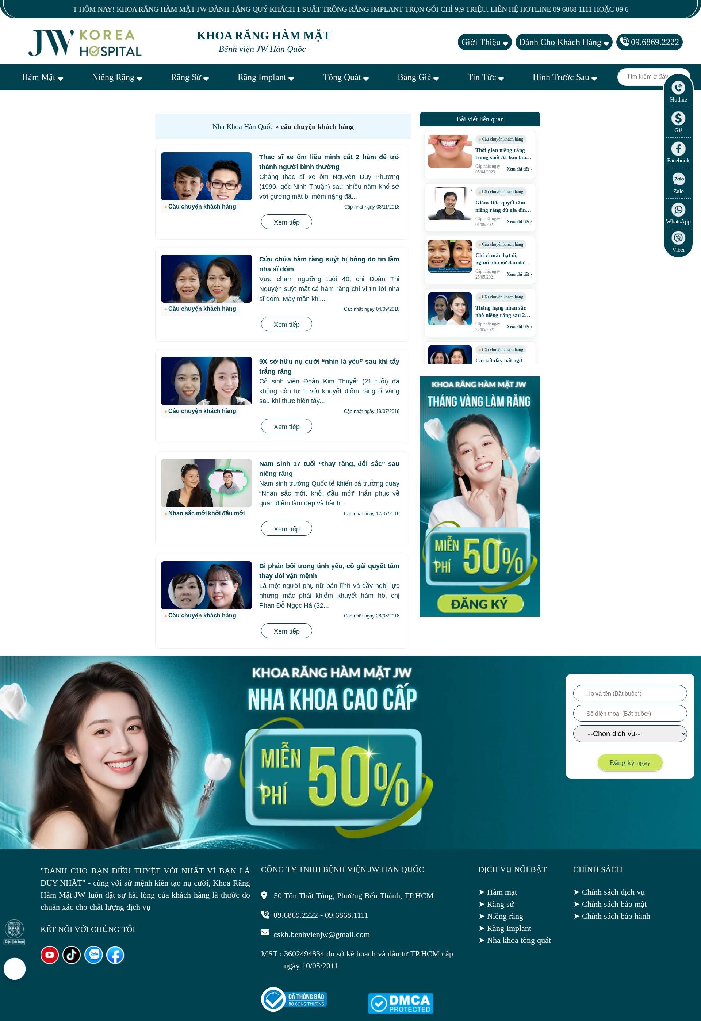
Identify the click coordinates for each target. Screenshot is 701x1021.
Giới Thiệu (482, 42)
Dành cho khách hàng (561, 42)
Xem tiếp (287, 222)
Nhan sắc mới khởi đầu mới (206, 513)
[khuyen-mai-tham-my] (480, 614)
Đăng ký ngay (630, 762)
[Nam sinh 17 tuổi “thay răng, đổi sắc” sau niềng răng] (206, 483)
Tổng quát (343, 77)
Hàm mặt (40, 77)
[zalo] (93, 961)
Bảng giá (415, 77)
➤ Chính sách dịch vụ (609, 891)
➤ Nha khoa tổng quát (514, 940)
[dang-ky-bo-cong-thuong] (294, 1009)
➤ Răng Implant (504, 928)
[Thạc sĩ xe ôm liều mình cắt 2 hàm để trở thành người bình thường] (206, 176)
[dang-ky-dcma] (400, 1011)
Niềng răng (114, 77)
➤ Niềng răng (500, 916)
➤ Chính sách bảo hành (611, 916)
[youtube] (50, 961)
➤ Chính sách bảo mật (610, 904)
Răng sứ (187, 77)
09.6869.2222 (654, 42)
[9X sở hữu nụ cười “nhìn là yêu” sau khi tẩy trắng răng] (206, 381)
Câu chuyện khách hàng (202, 206)
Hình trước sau (562, 77)
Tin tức (483, 77)
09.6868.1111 (346, 914)
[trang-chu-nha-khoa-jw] (86, 42)
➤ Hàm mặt (497, 891)
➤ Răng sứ (496, 904)
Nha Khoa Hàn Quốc (242, 126)
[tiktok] (71, 961)
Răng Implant (263, 77)
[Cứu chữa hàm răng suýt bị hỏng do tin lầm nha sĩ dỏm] (206, 279)
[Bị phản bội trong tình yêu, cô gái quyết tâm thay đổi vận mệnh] (206, 585)
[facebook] (115, 961)
